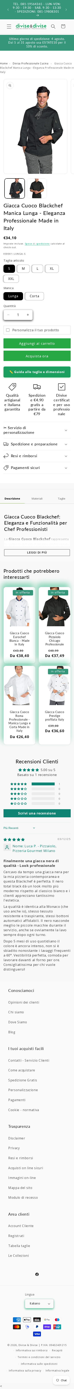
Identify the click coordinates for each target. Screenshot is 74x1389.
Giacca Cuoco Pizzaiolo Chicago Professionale (54, 638)
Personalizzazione (23, 1090)
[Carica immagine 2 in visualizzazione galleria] (37, 188)
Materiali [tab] (37, 498)
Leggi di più (37, 552)
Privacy (14, 1148)
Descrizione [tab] (12, 498)
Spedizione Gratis (22, 1080)
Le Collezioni (18, 1256)
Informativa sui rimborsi (31, 1350)
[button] (9, 26)
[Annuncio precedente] (8, 9)
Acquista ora (37, 356)
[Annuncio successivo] (66, 9)
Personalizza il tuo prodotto (35, 330)
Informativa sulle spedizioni (39, 1364)
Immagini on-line (22, 1178)
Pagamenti (16, 1100)
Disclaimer (16, 1138)
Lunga (13, 296)
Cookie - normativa (23, 1110)
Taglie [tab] (61, 498)
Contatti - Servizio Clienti (28, 1060)
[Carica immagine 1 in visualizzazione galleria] (15, 188)
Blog (11, 1032)
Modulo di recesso (23, 1197)
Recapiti (57, 1350)
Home (4, 63)
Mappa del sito (20, 1188)
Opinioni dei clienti (23, 1002)
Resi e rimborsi (20, 1158)
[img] (14, 839)
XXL (11, 279)
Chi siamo (16, 1012)
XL (52, 268)
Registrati (16, 1236)
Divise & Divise (28, 1345)
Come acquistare (21, 1070)
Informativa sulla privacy (25, 1370)
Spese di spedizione (37, 243)
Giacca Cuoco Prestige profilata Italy (54, 715)
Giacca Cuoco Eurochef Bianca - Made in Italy (19, 638)
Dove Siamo (17, 1022)
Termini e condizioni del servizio (39, 1357)
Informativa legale (57, 1370)
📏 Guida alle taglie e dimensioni (37, 372)
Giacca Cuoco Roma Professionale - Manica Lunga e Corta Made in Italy (19, 721)
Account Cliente (21, 1226)
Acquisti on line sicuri (25, 1168)
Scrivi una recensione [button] (37, 813)
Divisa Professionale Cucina (31, 63)
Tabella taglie (19, 1246)
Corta (34, 296)
